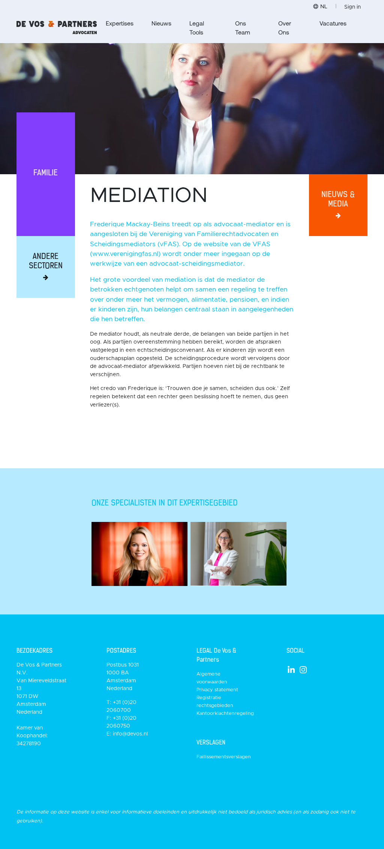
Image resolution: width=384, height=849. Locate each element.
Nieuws (161, 23)
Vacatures (333, 23)
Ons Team (242, 27)
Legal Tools (196, 27)
